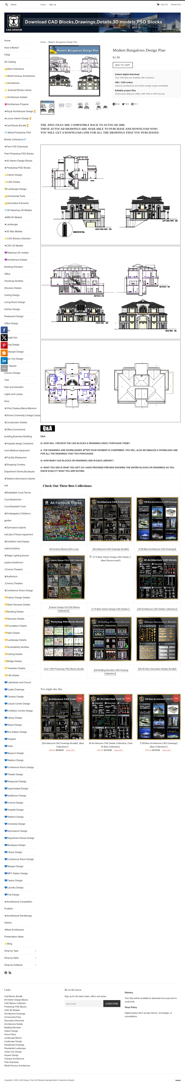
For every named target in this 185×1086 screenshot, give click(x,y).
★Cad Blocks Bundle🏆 (16, 125)
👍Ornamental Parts (14, 196)
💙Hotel (8, 746)
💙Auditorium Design (15, 795)
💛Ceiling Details (13, 654)
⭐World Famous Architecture (19, 76)
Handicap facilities (13, 281)
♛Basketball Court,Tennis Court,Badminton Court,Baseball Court (17, 499)
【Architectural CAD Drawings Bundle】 (111, 548)
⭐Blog (8, 943)
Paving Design (12, 344)
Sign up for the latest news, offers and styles (85, 996)
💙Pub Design (11, 894)
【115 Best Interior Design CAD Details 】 (111, 608)
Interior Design (11, 1030)
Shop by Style (20, 957)
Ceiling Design (12, 295)
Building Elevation (13, 266)
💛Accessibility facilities (16, 647)
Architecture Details (13, 1023)
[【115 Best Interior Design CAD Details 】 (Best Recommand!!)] (110, 577)
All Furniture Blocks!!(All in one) (64, 548)
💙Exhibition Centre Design (18, 710)
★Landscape (11, 224)
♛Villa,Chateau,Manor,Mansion (20, 408)
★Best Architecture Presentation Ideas (14, 933)
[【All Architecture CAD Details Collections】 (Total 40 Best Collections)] (157, 577)
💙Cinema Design (13, 802)
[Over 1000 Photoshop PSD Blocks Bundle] (64, 639)
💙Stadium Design (14, 760)
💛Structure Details (14, 618)
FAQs (7, 54)
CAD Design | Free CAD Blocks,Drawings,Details (38, 1080)
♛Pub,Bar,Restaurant (15, 457)
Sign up (52, 4)
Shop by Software (20, 964)
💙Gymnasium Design (15, 831)
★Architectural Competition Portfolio (18, 905)
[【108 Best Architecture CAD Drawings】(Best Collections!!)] (157, 519)
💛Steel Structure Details (17, 604)
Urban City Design (13, 358)
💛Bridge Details (13, 661)
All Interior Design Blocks (16, 999)
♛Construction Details (15, 422)
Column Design (12, 372)
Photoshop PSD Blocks (15, 1006)
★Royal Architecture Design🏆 (20, 111)
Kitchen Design (12, 309)
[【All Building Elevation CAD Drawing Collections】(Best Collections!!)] (110, 639)
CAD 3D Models (12, 1010)
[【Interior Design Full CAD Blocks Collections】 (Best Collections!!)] (64, 577)
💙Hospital (10, 739)
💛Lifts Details (11, 675)
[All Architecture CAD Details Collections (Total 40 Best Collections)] (110, 717)
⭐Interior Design (13, 174)
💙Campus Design (14, 696)
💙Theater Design (13, 774)
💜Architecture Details (15, 259)
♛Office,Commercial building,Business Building (18, 433)
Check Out (176, 4)
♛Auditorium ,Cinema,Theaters (13, 580)
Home (7, 40)
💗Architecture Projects (16, 104)
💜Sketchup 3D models (16, 252)
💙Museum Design (14, 753)
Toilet (7, 330)
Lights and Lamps (13, 394)
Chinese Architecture (14, 1058)
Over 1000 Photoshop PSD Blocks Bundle (64, 668)
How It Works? (11, 47)
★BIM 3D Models (13, 217)
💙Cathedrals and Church (17, 682)
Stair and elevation (14, 387)
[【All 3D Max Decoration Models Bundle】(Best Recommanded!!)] (157, 639)
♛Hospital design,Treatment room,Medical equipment (18, 447)
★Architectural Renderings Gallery (18, 919)
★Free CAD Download (16, 146)
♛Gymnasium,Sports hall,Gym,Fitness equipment (18, 531)
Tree (6, 380)
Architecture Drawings (14, 1013)
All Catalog (10, 61)
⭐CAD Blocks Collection (17, 238)
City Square (10, 365)
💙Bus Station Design (15, 731)
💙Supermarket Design (16, 788)
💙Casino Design (13, 880)
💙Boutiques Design (15, 845)
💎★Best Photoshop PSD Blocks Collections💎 (17, 136)
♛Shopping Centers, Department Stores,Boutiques (19, 468)
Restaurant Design (14, 316)
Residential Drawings (14, 1044)
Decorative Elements (14, 1020)
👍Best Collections (14, 68)
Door (6, 401)
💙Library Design (13, 717)
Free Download (11, 1061)
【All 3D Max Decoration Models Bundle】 (157, 668)
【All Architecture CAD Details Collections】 (157, 608)
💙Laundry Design (14, 887)
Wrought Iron (10, 337)
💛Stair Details (12, 632)
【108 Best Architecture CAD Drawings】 (157, 548)
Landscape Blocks (13, 1037)
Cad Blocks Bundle (13, 996)
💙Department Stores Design (19, 838)
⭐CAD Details (12, 181)
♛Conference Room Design (18, 590)
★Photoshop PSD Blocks (17, 167)
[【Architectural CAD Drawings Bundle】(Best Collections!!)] (110, 519)
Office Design (11, 323)
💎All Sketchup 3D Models (18, 210)
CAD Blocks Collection (15, 1003)
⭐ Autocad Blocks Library (18, 90)
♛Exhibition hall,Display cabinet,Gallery (16, 545)
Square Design (11, 1055)
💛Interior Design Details (17, 597)
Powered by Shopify (66, 1080)
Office (7, 273)
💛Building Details (14, 611)
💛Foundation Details (15, 625)
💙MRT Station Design (16, 873)
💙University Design (14, 823)
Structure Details (12, 288)
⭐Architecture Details (15, 97)
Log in (43, 4)
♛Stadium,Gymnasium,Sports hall (19, 482)
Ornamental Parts (12, 1016)
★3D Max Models (13, 231)
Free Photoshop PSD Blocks (19, 153)
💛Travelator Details (14, 668)
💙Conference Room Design (19, 767)
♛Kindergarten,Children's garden (17, 517)
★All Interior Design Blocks (18, 160)
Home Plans (10, 1034)
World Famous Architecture (17, 1065)
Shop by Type (20, 950)
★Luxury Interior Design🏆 (18, 118)
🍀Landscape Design (15, 189)
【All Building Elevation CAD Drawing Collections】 (110, 671)
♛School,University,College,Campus (20, 415)
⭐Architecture (12, 83)
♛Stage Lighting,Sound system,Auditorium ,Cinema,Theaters (16, 562)
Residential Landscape (15, 1048)
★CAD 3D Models (13, 245)
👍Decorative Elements (16, 203)
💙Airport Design (13, 724)
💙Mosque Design (13, 866)
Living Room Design (14, 302)
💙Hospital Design (14, 809)
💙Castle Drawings (14, 689)
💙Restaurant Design (15, 781)
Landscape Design (14, 351)
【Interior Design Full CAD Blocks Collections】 (64, 609)
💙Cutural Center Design (17, 703)
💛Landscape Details (15, 640)
